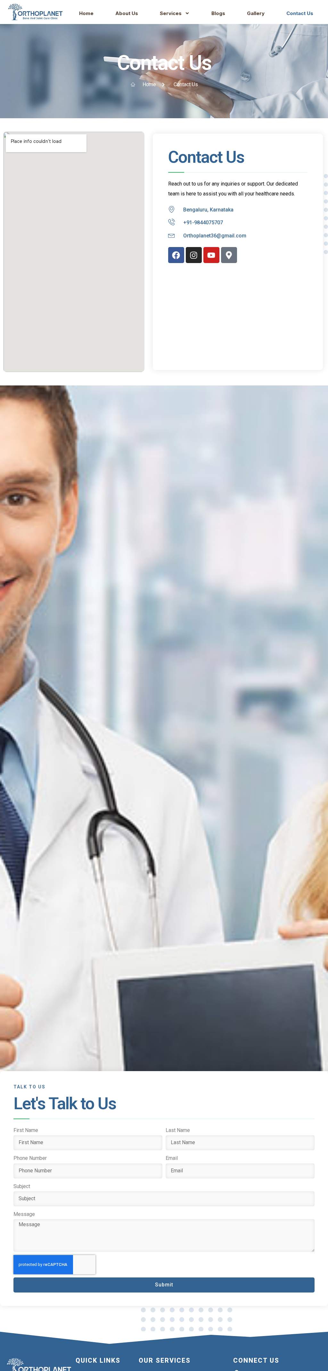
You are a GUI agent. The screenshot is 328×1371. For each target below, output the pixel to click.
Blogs (218, 13)
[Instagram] (194, 255)
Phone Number (30, 1158)
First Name (25, 1130)
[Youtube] (211, 255)
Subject (21, 1186)
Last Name (178, 1130)
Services (171, 13)
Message (24, 1214)
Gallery (256, 13)
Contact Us (299, 13)
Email (172, 1158)
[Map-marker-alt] (229, 255)
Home (86, 13)
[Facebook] (176, 255)
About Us (126, 13)
